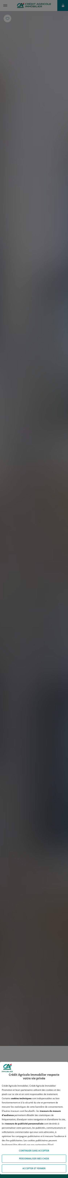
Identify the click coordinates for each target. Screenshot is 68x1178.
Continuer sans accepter (34, 1150)
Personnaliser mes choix (34, 1158)
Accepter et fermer (34, 1168)
